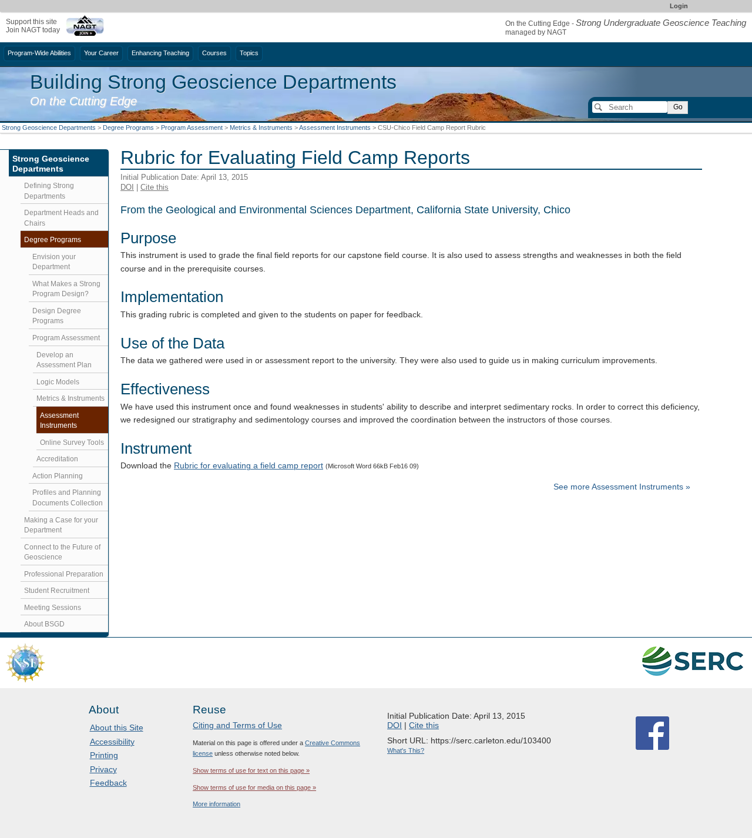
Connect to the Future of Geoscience (62, 552)
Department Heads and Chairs (61, 218)
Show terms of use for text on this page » (251, 770)
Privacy (103, 769)
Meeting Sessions (52, 608)
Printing (104, 755)
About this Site (116, 727)
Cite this (154, 187)
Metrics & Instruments (261, 127)
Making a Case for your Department (61, 525)
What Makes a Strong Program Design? (66, 289)
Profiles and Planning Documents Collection (67, 497)
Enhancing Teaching (160, 52)
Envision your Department (54, 262)
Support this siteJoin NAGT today (33, 25)
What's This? (405, 750)
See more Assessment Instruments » (621, 486)
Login (679, 5)
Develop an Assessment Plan (64, 360)
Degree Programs (128, 127)
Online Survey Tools (72, 442)
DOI (127, 187)
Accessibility (112, 741)
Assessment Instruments (335, 127)
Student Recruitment (56, 590)
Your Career (101, 52)
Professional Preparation (63, 574)
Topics (249, 52)
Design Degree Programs (56, 316)
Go (678, 107)
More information (216, 803)
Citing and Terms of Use (237, 725)
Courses (214, 52)
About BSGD (44, 624)
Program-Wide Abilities (39, 52)
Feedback (108, 782)
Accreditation (57, 459)
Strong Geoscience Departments (49, 127)
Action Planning (57, 476)
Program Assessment (192, 127)
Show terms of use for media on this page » (254, 787)
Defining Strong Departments (49, 191)
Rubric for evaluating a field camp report (248, 465)
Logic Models (57, 382)
